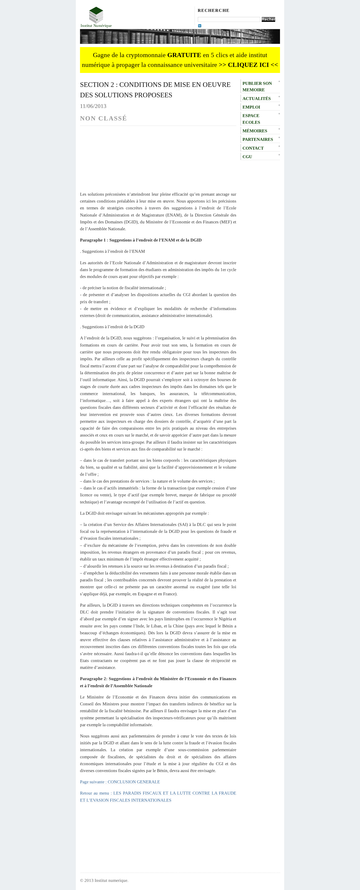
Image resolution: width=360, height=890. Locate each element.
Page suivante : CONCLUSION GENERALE (120, 781)
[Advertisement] (158, 161)
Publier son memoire (257, 86)
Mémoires (254, 130)
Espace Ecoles (251, 118)
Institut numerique (111, 880)
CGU (247, 156)
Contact (253, 148)
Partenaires (257, 139)
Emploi (251, 107)
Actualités (256, 98)
